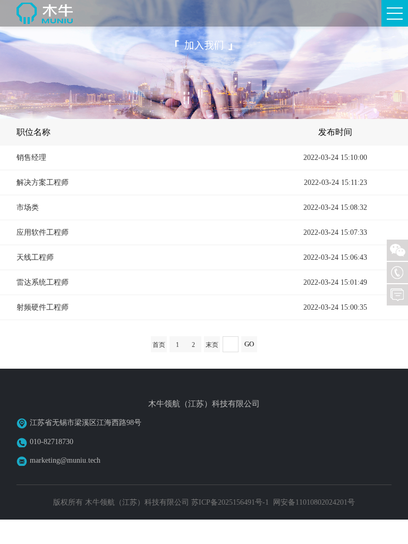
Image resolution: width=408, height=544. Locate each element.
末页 (212, 344)
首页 (158, 344)
